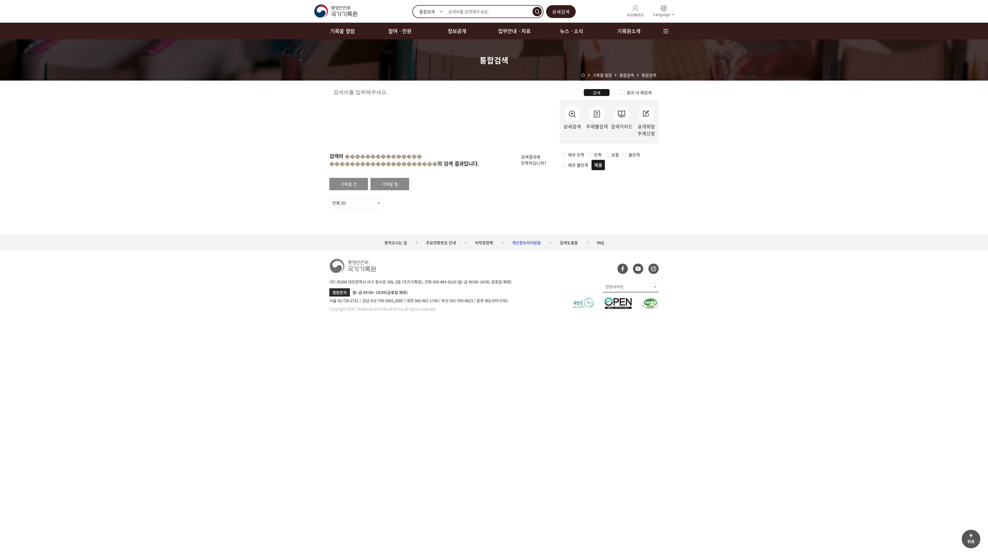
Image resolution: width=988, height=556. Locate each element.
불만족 (634, 155)
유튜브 (638, 269)
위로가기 (971, 539)
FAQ (600, 243)
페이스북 (622, 269)
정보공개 (457, 31)
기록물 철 (390, 184)
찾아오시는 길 (395, 243)
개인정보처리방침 (526, 243)
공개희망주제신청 (646, 130)
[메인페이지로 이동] (335, 11)
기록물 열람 (342, 31)
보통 (615, 155)
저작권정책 (484, 243)
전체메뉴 (665, 31)
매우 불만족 (578, 165)
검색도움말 (569, 243)
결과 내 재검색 (639, 92)
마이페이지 (635, 15)
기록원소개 (628, 31)
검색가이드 (622, 126)
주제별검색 (597, 126)
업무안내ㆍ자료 (514, 31)
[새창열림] (583, 301)
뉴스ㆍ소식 (571, 31)
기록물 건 (348, 184)
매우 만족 (576, 155)
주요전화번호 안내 (441, 243)
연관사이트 (615, 287)
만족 (598, 155)
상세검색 (561, 11)
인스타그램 (653, 269)
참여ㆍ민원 (399, 31)
